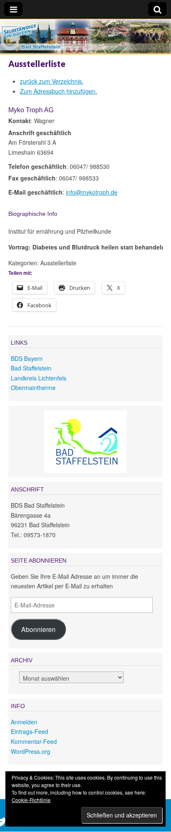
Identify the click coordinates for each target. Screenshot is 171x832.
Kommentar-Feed (34, 741)
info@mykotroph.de (91, 192)
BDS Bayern (27, 358)
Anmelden (24, 722)
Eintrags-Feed (29, 731)
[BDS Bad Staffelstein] (85, 38)
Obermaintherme (33, 387)
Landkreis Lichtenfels (38, 378)
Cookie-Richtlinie (31, 799)
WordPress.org (30, 751)
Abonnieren (38, 629)
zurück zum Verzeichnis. (51, 81)
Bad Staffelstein (31, 368)
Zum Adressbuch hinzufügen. (58, 91)
